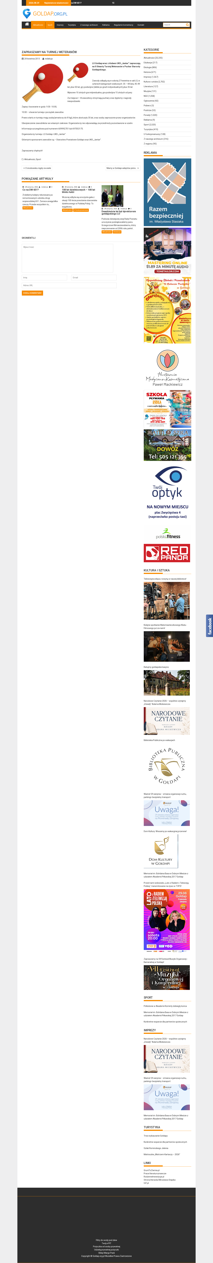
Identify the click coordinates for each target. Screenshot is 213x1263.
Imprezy (60, 25)
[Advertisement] (138, 13)
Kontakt (141, 25)
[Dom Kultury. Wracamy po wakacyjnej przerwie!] (161, 851)
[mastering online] (168, 275)
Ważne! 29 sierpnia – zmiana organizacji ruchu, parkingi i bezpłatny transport (165, 795)
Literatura (148, 86)
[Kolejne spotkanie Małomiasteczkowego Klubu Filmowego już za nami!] (167, 646)
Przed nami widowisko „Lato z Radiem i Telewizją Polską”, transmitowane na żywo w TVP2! (166, 884)
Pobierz (147, 105)
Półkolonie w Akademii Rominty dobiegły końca (165, 1006)
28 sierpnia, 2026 (31, 187)
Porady (147, 115)
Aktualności (38, 25)
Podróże (147, 110)
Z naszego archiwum (89, 25)
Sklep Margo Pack (106, 1253)
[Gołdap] (27, 23)
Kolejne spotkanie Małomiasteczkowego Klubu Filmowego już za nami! (165, 626)
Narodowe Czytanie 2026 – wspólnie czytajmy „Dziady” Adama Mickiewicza (165, 702)
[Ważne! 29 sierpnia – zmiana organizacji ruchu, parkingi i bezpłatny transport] (167, 813)
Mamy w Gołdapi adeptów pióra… (122, 168)
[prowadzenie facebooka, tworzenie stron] (167, 562)
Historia (147, 72)
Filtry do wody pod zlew (106, 1240)
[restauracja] (168, 461)
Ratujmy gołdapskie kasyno (156, 667)
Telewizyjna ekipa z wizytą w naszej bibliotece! (165, 579)
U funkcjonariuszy (81, 210)
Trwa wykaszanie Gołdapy (156, 1136)
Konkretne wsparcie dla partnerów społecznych (165, 1022)
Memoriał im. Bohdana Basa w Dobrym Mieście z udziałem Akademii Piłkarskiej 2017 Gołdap (166, 875)
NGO (146, 96)
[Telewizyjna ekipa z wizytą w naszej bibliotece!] (167, 601)
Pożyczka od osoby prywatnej (106, 1246)
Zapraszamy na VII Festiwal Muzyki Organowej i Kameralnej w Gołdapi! (165, 960)
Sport (50, 25)
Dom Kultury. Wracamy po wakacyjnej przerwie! (165, 831)
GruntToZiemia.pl (152, 1170)
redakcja (49, 59)
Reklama (106, 25)
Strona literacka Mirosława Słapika (159, 1180)
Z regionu (148, 144)
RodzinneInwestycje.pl (154, 1177)
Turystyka (72, 25)
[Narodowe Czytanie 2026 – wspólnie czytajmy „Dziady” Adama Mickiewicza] (167, 721)
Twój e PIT (106, 1243)
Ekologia (147, 67)
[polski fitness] (168, 542)
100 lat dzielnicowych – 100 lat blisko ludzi (92, 3)
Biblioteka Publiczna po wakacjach (159, 740)
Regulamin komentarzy (123, 25)
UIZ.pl (146, 1183)
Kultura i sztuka (151, 82)
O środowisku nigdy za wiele (38, 168)
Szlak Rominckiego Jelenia (156, 1148)
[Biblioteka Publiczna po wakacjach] (167, 766)
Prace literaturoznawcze (155, 1173)
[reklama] (168, 343)
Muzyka (147, 91)
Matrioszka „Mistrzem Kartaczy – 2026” (162, 1154)
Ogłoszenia (149, 101)
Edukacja (117, 232)
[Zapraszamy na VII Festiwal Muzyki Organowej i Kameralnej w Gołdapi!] (167, 977)
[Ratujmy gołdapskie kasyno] (167, 683)
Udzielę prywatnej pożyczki (106, 1250)
